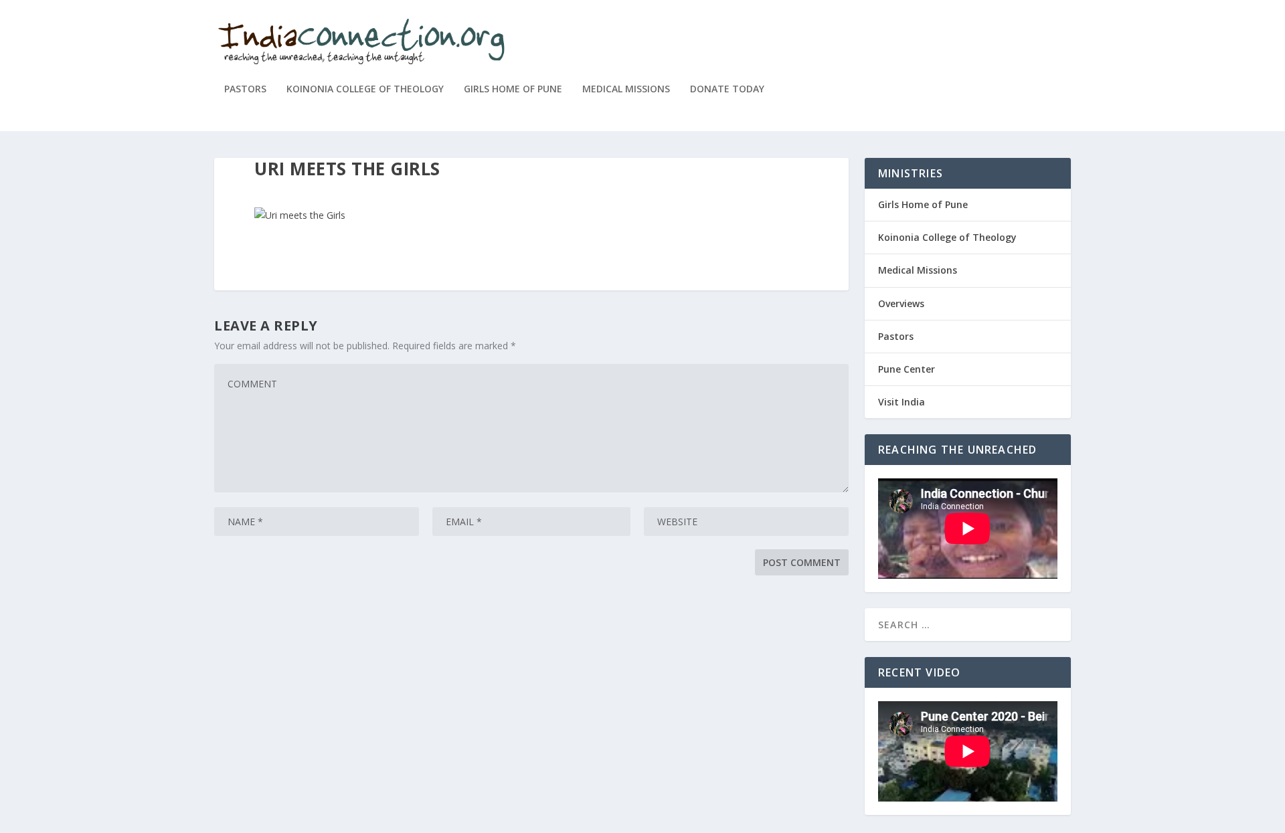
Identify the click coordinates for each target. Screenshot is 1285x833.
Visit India (901, 401)
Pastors (245, 89)
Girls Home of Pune (513, 89)
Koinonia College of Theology (365, 89)
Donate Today (727, 89)
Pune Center (906, 369)
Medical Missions (626, 89)
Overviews (901, 303)
